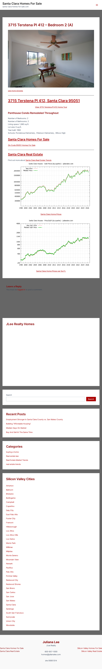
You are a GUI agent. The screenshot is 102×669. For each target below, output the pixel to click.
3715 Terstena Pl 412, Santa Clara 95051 (44, 100)
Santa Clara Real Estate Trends (38, 160)
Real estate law (12, 456)
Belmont (9, 490)
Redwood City (12, 580)
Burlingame (10, 498)
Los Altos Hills (12, 535)
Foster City (10, 518)
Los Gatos (10, 539)
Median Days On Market (16, 428)
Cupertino (10, 506)
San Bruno (10, 588)
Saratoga (10, 609)
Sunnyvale (10, 617)
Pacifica (9, 568)
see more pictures (15, 91)
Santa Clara (11, 605)
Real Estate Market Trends (17, 460)
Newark (9, 563)
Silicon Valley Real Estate (91, 651)
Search (9, 395)
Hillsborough (11, 527)
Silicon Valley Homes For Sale (89, 648)
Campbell (10, 502)
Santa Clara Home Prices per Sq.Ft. (51, 271)
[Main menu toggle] (97, 5)
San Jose (10, 596)
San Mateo (10, 601)
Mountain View (12, 559)
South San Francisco (15, 613)
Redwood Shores (13, 584)
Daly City (10, 510)
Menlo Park (11, 543)
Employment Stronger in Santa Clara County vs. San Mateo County (34, 419)
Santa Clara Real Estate (25, 154)
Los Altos (10, 531)
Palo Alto (10, 572)
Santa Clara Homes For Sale (22, 3)
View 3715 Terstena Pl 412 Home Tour (51, 107)
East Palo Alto (12, 514)
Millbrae (9, 547)
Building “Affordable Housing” (18, 424)
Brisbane (9, 494)
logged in (21, 289)
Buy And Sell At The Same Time (19, 432)
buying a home (12, 452)
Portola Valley (11, 576)
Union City (10, 621)
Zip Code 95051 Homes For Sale (21, 145)
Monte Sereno (12, 555)
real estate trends (13, 464)
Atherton (10, 486)
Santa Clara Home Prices (51, 214)
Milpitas (9, 551)
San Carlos (10, 592)
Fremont (9, 523)
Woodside (10, 625)
